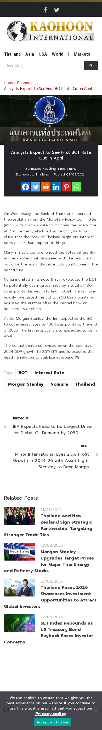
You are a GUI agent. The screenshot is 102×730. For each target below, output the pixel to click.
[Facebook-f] (45, 10)
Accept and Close (52, 722)
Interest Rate (49, 373)
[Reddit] (45, 186)
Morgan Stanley (25, 384)
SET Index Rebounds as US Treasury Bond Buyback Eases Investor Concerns (48, 632)
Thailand (42, 174)
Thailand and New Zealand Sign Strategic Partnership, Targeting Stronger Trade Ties (48, 525)
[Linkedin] (56, 186)
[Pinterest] (66, 186)
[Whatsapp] (76, 186)
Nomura (59, 384)
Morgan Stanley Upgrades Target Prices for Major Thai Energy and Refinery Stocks (49, 561)
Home (9, 83)
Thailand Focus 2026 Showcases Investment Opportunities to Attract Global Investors (50, 597)
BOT (22, 373)
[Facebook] (25, 186)
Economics (26, 83)
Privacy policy (50, 714)
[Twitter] (57, 10)
